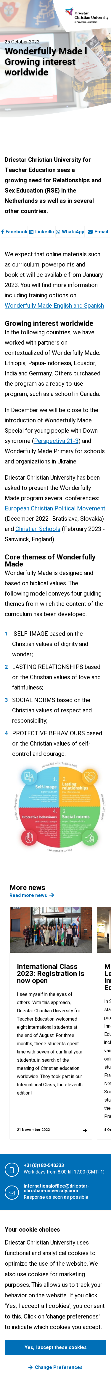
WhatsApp (73, 231)
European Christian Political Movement (55, 508)
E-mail (101, 231)
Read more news (28, 895)
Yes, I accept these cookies (56, 1347)
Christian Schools (37, 529)
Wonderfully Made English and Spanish (54, 305)
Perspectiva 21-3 (56, 441)
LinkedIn (44, 231)
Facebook (17, 231)
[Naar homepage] (87, 14)
